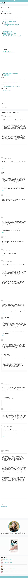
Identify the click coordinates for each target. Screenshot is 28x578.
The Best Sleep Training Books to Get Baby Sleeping (12, 35)
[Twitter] (10, 0)
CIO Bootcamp (5, 22)
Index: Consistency (5, 106)
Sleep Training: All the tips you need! (9, 34)
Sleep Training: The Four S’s (8, 51)
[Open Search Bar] (24, 3)
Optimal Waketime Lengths (7, 31)
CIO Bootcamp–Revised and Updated (9, 21)
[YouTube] (16, 0)
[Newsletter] (17, 0)
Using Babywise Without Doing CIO (9, 52)
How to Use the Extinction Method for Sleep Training (12, 26)
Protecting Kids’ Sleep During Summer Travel (8, 565)
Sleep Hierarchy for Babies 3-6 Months (7, 562)
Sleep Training (4, 103)
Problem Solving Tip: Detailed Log (9, 32)
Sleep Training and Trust (7, 75)
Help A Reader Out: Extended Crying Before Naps (11, 86)
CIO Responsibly (6, 23)
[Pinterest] (14, 0)
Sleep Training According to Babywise (9, 33)
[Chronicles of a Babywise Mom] (3, 3)
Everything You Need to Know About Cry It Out (11, 24)
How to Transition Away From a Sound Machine (8, 559)
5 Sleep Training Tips (6, 15)
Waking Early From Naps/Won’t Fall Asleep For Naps (12, 36)
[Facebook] (13, 0)
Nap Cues (5, 30)
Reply (3, 168)
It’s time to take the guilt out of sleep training (10, 73)
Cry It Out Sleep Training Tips (8, 19)
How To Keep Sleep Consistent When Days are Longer (9, 568)
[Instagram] (11, 0)
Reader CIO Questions (7, 90)
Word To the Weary (6, 74)
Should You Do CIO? (6, 11)
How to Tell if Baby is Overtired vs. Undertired (10, 25)
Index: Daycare (4, 107)
